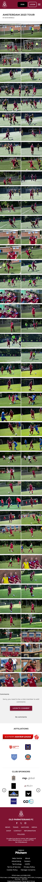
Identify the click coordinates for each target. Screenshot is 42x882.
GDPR (27, 864)
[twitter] (21, 823)
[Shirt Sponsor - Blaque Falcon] (28, 794)
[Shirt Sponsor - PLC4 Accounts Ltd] (28, 786)
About (27, 858)
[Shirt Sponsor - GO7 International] (28, 801)
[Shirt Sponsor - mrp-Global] (28, 778)
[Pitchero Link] (21, 853)
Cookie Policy (12, 870)
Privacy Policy (29, 867)
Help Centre (17, 858)
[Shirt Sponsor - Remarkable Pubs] (13, 778)
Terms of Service (14, 867)
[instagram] (25, 823)
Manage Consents (28, 870)
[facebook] (17, 823)
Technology (17, 864)
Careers (27, 861)
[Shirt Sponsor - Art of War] (13, 786)
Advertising (16, 861)
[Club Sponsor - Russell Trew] (13, 794)
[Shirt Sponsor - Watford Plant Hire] (13, 801)
